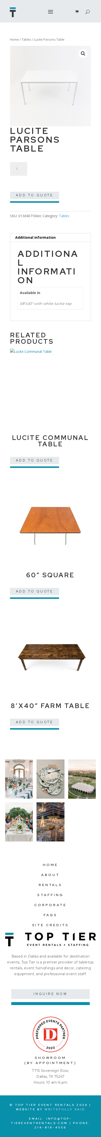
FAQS (50, 915)
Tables (26, 39)
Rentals (50, 885)
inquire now (50, 994)
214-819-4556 (50, 1127)
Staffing (50, 895)
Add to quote (34, 195)
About (50, 875)
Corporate (50, 905)
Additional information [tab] (35, 237)
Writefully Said (65, 1109)
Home (14, 39)
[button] (83, 53)
